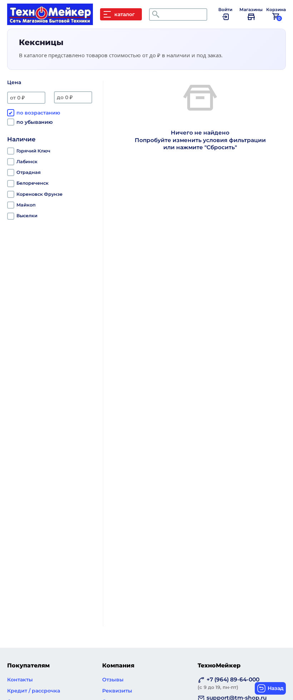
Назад (276, 688)
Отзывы (113, 679)
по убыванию (34, 122)
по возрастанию (38, 113)
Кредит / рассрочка (33, 690)
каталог (124, 14)
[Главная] (53, 21)
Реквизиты (117, 690)
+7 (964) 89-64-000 (228, 683)
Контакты (20, 679)
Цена (14, 82)
